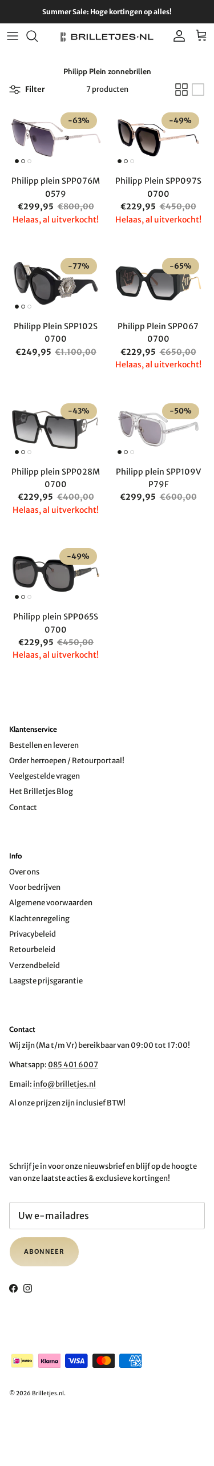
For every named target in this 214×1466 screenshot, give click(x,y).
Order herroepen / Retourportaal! (66, 761)
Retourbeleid (32, 949)
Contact (23, 807)
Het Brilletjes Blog (41, 791)
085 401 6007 (73, 1065)
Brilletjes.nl (48, 1393)
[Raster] (181, 89)
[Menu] (12, 35)
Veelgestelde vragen (44, 776)
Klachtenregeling (39, 919)
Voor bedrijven (34, 887)
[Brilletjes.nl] (107, 36)
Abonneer (44, 1252)
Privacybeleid (32, 934)
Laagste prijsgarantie (46, 981)
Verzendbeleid (34, 965)
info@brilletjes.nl (64, 1084)
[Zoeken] (37, 35)
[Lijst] (198, 89)
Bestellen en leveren (44, 745)
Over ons (24, 872)
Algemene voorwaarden (50, 903)
